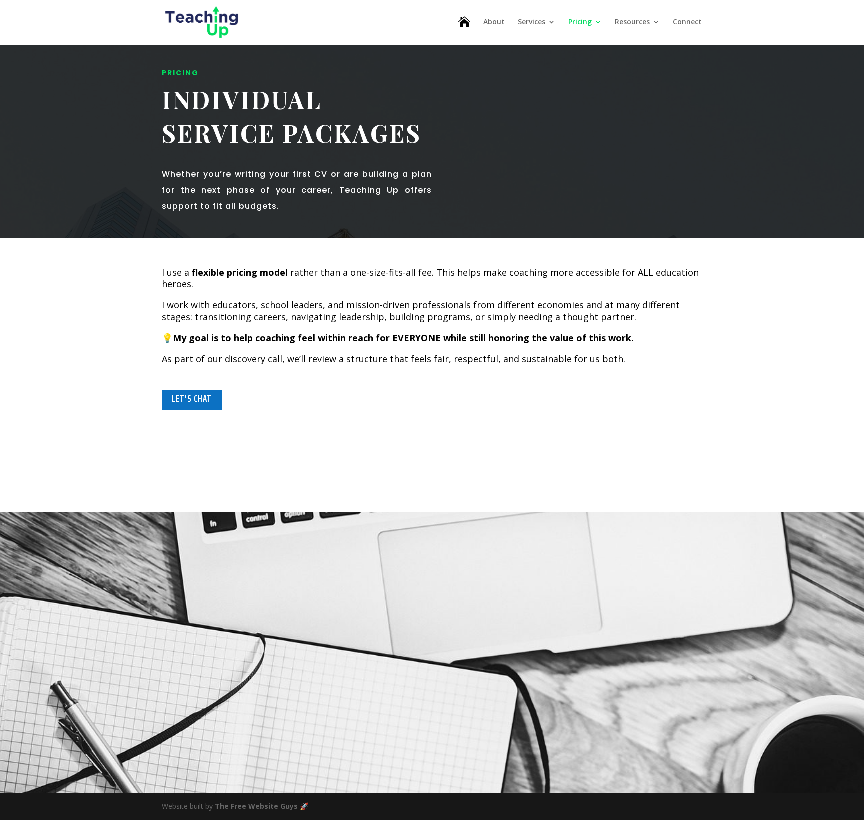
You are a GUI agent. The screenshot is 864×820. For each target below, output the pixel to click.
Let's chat (192, 398)
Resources (632, 22)
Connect (687, 22)
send (653, 725)
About (494, 22)
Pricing (580, 22)
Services (532, 22)
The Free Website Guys (256, 806)
